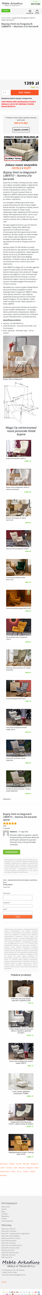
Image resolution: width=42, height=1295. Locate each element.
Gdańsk (32, 1171)
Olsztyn (25, 1171)
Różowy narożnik (7, 1250)
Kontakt (4, 1214)
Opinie (3, 1282)
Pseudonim (6, 903)
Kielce (36, 1168)
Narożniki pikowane (8, 1241)
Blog (3, 1211)
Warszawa (4, 1164)
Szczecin (9, 1168)
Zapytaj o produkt (21, 130)
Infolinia (35, 3)
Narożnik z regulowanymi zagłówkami (15, 1233)
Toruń (19, 1171)
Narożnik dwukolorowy (10, 1252)
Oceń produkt (11, 852)
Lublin (2, 1168)
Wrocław (26, 1164)
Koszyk (4, 1209)
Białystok (29, 1168)
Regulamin (5, 1216)
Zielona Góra (4, 1171)
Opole (13, 1171)
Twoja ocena (6, 887)
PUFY (27, 168)
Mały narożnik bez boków (10, 1238)
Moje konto (5, 1207)
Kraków (12, 1164)
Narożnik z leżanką (8, 1243)
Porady (4, 1218)
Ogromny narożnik (8, 1229)
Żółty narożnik (6, 1257)
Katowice (3, 1175)
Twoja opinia (6, 893)
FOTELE (16, 168)
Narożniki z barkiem (8, 1231)
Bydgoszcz (34, 1164)
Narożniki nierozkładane (10, 1236)
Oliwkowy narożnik (8, 1255)
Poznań (19, 1164)
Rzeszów (21, 1168)
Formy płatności (7, 1221)
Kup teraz (25, 92)
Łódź (15, 1168)
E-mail (5, 909)
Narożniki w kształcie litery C (11, 1245)
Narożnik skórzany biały (10, 1248)
